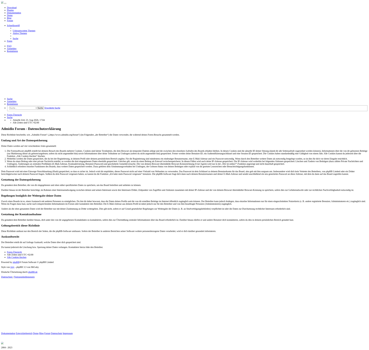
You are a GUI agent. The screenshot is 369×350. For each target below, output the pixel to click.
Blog (9, 18)
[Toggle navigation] (5, 3)
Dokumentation (14, 13)
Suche (10, 99)
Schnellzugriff (13, 25)
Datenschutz (56, 333)
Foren (9, 41)
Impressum (68, 333)
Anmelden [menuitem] (11, 48)
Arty (12, 267)
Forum (10, 20)
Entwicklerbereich (24, 333)
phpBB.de (32, 272)
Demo (10, 15)
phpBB (16, 262)
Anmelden (11, 101)
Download (12, 7)
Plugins (10, 10)
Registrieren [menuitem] (12, 51)
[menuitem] (24, 30)
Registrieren (12, 104)
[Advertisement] (184, 75)
